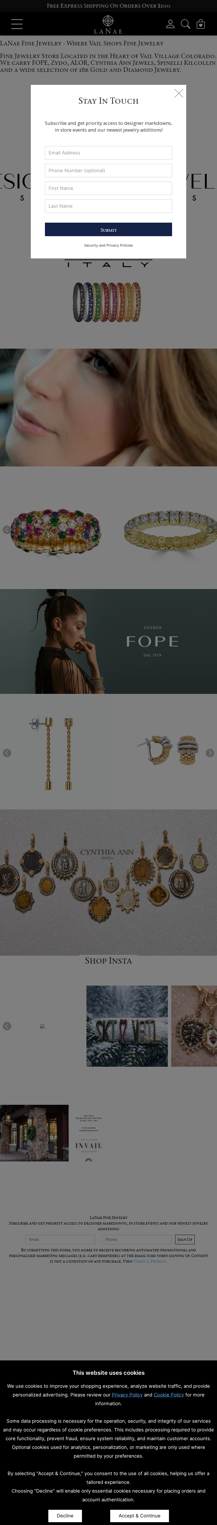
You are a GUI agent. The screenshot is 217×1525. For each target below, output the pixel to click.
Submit (109, 230)
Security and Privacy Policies (108, 245)
